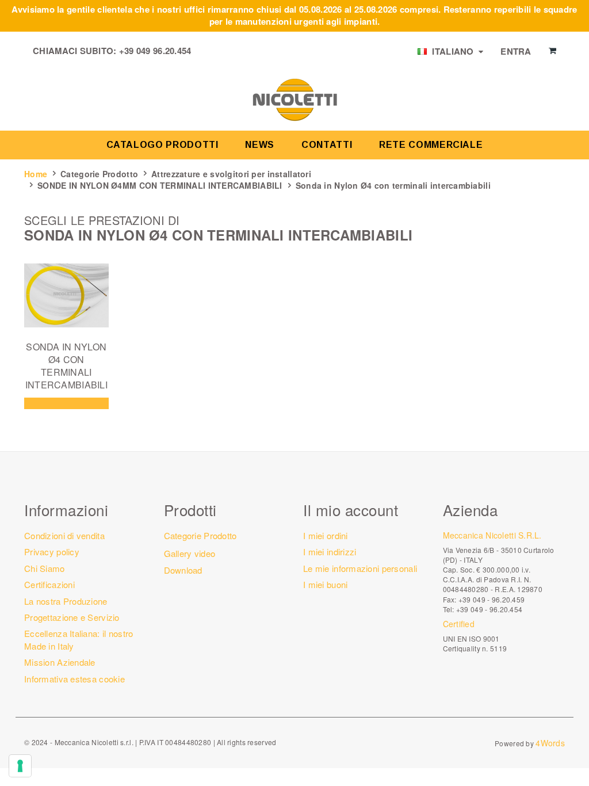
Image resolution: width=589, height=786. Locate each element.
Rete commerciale (431, 145)
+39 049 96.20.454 (155, 50)
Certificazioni (49, 584)
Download (183, 570)
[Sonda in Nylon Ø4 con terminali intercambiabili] (66, 295)
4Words (550, 743)
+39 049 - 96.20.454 (489, 609)
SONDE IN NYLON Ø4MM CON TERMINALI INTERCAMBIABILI (159, 185)
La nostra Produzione (66, 601)
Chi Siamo (44, 568)
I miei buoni (325, 584)
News (259, 145)
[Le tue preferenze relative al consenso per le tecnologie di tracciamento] (20, 766)
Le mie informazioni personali (360, 568)
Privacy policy (51, 551)
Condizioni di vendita (64, 535)
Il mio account (350, 509)
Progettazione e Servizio (72, 617)
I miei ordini (325, 535)
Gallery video (190, 553)
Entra (515, 51)
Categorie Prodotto (99, 174)
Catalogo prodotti (162, 145)
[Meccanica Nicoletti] (294, 99)
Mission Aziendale (59, 662)
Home (35, 174)
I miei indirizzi (329, 551)
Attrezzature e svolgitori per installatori (231, 174)
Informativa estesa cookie (74, 679)
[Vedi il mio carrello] (552, 50)
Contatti (326, 145)
